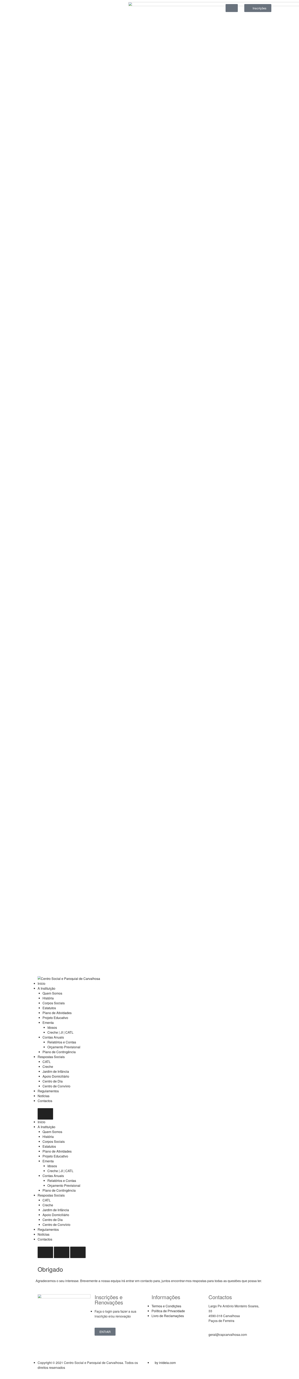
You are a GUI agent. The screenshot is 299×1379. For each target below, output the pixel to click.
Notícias (43, 1096)
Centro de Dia (53, 1081)
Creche (48, 1066)
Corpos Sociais (54, 1003)
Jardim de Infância (56, 1071)
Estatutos (49, 1008)
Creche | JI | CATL (60, 1032)
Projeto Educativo (55, 1017)
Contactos (45, 1100)
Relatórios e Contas (61, 1042)
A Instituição (46, 988)
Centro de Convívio (56, 1086)
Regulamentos (48, 1091)
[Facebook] (41, 7)
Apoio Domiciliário (56, 1076)
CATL (47, 1061)
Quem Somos (52, 993)
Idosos (52, 1027)
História (48, 998)
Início (41, 983)
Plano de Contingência (59, 1052)
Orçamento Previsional (63, 1047)
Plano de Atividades (57, 1012)
